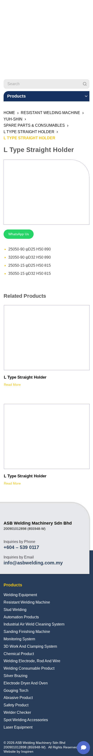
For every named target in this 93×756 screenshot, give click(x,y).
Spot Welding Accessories (26, 720)
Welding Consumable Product (29, 668)
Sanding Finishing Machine (27, 632)
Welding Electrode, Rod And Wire (32, 661)
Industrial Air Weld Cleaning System (34, 624)
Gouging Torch (16, 690)
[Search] (84, 84)
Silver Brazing (15, 676)
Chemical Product (19, 654)
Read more (12, 384)
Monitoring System (19, 639)
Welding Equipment (20, 595)
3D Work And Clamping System (30, 646)
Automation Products (21, 617)
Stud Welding (15, 610)
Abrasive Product (18, 698)
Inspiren (27, 751)
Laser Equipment (18, 727)
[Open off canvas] (87, 8)
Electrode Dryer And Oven (26, 683)
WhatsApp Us (18, 234)
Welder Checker (17, 712)
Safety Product (16, 705)
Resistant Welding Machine (27, 602)
